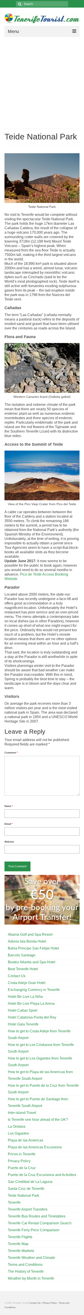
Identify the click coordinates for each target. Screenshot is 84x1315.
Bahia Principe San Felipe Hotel (33, 948)
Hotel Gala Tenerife (23, 1024)
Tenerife (14, 1202)
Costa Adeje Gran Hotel (26, 983)
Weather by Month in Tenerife (31, 1278)
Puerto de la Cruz (22, 1168)
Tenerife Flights (20, 1237)
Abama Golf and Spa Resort (30, 934)
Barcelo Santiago (21, 955)
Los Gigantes (18, 1133)
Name (8, 806)
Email (8, 824)
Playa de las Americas (25, 1140)
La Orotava (16, 1126)
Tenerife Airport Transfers (27, 1209)
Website (9, 841)
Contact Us (17, 976)
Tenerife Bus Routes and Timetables (36, 1216)
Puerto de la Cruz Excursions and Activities (42, 1175)
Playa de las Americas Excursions (35, 1147)
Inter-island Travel (22, 1113)
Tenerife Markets (21, 1251)
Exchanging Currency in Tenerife (34, 990)
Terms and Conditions (25, 1264)
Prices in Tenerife (21, 1154)
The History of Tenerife (26, 1271)
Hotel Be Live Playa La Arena (31, 1003)
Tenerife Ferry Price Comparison (33, 1230)
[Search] (19, 4)
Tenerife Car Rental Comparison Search (39, 1223)
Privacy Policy (19, 1161)
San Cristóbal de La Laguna (30, 1182)
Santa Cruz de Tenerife (26, 1188)
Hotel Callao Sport (22, 1010)
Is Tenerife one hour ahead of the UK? (38, 1119)
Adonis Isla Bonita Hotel (27, 941)
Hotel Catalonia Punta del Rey (32, 1017)
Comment (11, 752)
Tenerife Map (18, 1244)
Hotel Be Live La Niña (25, 997)
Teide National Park (23, 1195)
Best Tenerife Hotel (23, 969)
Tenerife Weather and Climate (31, 1258)
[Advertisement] (42, 81)
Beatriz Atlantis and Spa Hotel (31, 962)
